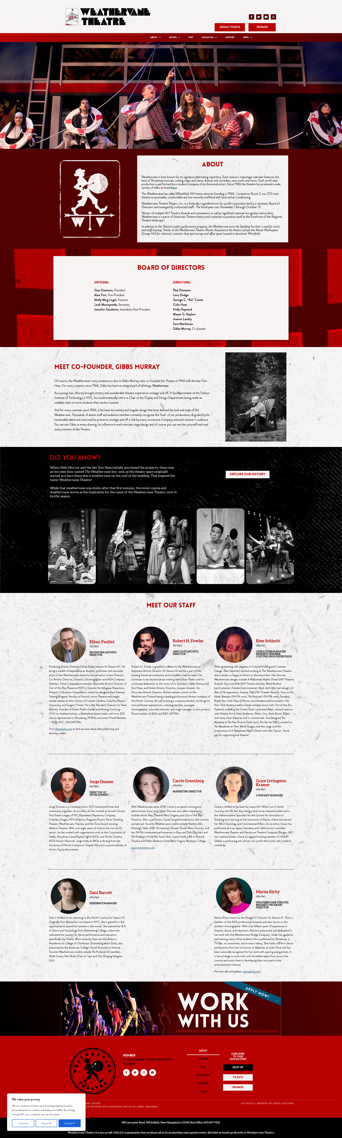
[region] (46, 1112)
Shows (173, 38)
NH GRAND (129, 1064)
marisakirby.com (251, 971)
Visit (190, 38)
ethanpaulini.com (63, 729)
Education (208, 38)
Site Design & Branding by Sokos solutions (267, 1103)
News (246, 38)
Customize (23, 1123)
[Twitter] (258, 17)
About (153, 38)
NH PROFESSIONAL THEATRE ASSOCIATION (147, 1059)
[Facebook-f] (251, 17)
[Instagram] (273, 17)
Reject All (46, 1123)
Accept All (69, 1123)
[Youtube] (266, 17)
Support (230, 38)
